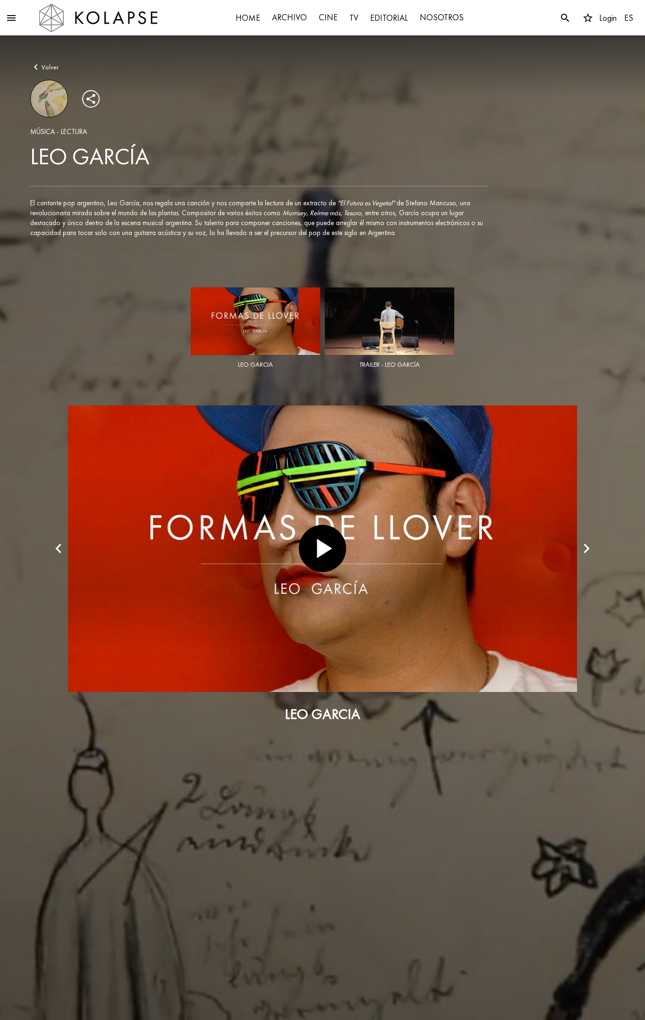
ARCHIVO (289, 17)
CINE (328, 17)
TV (353, 18)
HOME (248, 18)
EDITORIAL (389, 18)
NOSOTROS (442, 17)
